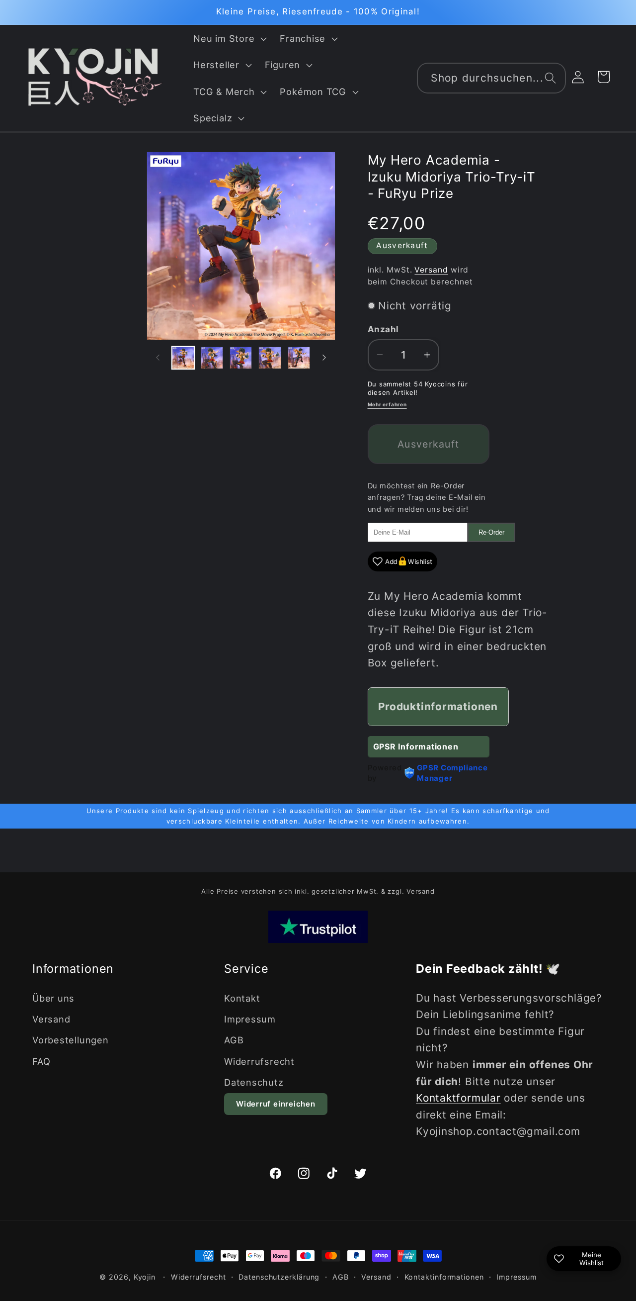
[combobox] (491, 78)
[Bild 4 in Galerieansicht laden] (269, 358)
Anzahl (383, 329)
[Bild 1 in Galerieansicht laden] (183, 358)
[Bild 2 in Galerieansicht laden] (212, 358)
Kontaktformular (458, 1098)
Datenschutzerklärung (278, 1277)
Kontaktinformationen (444, 1277)
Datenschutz (254, 1082)
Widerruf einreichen (276, 1104)
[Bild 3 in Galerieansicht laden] (241, 358)
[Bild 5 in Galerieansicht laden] (299, 358)
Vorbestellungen (70, 1039)
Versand (431, 270)
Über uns (53, 998)
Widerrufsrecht (259, 1061)
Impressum (250, 1019)
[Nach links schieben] (157, 358)
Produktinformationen (438, 706)
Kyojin (145, 1277)
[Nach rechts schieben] (324, 358)
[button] (229, 38)
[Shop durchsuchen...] (550, 78)
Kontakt (242, 998)
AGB (233, 1039)
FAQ (41, 1061)
